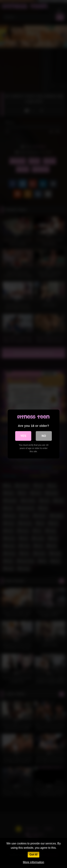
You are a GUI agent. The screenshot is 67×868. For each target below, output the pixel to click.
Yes (23, 435)
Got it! (33, 854)
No (44, 435)
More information (33, 862)
